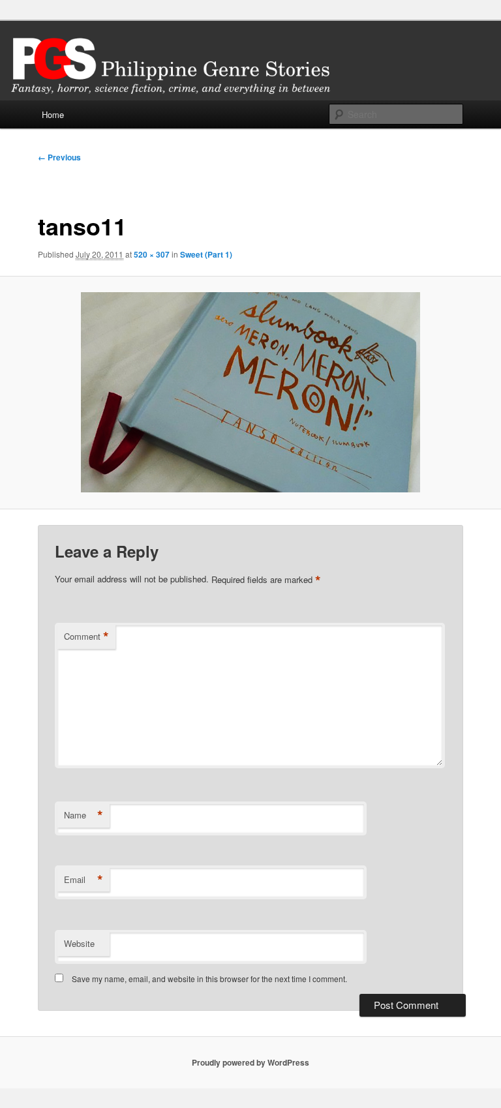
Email (83, 879)
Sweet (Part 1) (206, 254)
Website (79, 943)
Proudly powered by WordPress (250, 1062)
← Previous (59, 157)
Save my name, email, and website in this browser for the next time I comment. (209, 978)
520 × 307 (152, 254)
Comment (86, 636)
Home (53, 114)
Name (83, 815)
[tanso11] (250, 392)
